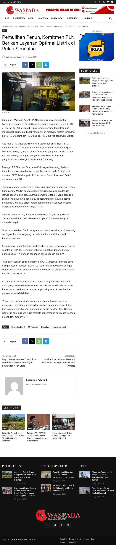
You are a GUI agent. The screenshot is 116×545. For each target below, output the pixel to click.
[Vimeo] (108, 2)
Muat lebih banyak (95, 133)
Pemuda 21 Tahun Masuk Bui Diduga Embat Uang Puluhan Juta (63, 488)
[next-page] (9, 448)
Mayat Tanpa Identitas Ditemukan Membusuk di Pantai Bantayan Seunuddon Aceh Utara (19, 362)
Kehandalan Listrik (17, 327)
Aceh (13, 26)
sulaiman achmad (59, 327)
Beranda (5, 26)
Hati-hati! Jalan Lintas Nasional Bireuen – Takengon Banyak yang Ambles (58, 362)
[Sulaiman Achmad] (4, 56)
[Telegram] (46, 65)
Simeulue (45, 327)
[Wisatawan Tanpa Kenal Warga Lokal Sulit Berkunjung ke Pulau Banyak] (84, 474)
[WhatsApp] (39, 65)
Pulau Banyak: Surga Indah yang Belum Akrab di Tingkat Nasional (103, 490)
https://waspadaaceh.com (36, 384)
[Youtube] (112, 2)
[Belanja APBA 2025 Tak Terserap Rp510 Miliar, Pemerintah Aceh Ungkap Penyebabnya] (38, 422)
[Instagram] (99, 2)
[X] (104, 2)
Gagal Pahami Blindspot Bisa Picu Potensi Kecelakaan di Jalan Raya (63, 474)
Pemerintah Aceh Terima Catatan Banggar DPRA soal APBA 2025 (62, 435)
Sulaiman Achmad (16, 57)
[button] (110, 18)
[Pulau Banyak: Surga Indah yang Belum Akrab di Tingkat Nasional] (84, 490)
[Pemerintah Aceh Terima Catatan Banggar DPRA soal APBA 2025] (63, 422)
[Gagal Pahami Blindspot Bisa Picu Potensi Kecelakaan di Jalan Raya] (46, 474)
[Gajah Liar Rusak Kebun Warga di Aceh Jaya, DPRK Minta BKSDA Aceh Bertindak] (13, 422)
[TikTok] (61, 525)
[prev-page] (4, 448)
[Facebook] (95, 2)
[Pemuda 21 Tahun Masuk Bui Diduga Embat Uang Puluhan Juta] (46, 488)
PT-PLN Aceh (33, 327)
